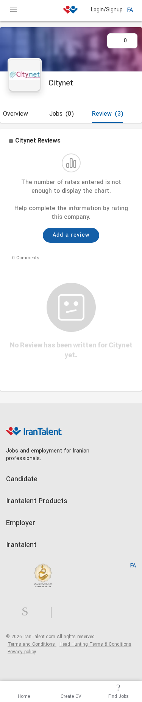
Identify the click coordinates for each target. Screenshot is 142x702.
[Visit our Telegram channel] (54, 611)
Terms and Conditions (32, 644)
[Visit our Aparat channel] (66, 611)
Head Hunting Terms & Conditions (95, 644)
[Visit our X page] (42, 611)
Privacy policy (22, 652)
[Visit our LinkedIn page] (14, 611)
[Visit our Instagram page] (28, 611)
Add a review (71, 235)
